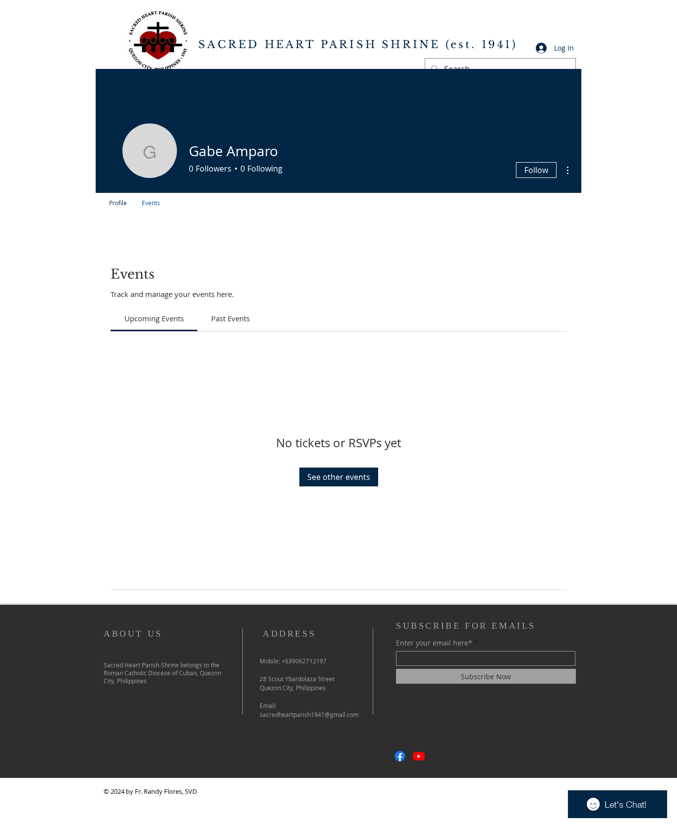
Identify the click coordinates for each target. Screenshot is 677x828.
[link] (154, 318)
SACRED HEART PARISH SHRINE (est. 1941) (357, 44)
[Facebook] (400, 756)
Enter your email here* (434, 643)
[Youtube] (419, 756)
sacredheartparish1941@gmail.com (309, 714)
